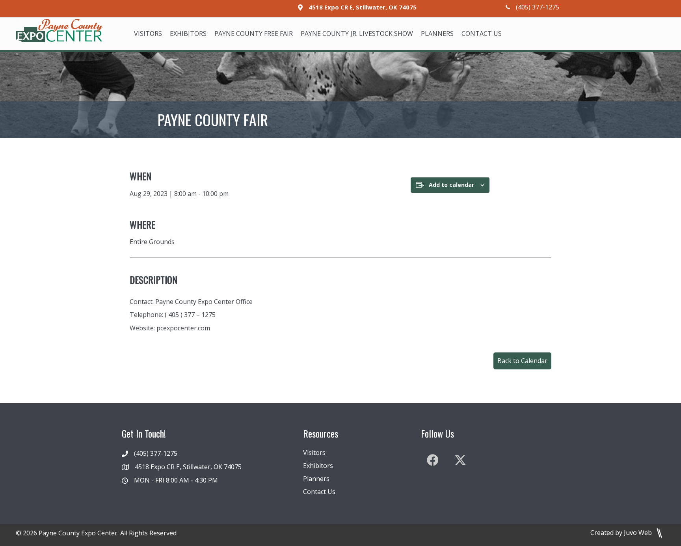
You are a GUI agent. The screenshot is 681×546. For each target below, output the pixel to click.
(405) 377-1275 (537, 7)
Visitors (314, 452)
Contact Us (319, 491)
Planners (316, 478)
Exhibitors (318, 465)
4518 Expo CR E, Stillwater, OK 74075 (363, 7)
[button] (522, 360)
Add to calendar (451, 184)
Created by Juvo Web (621, 532)
